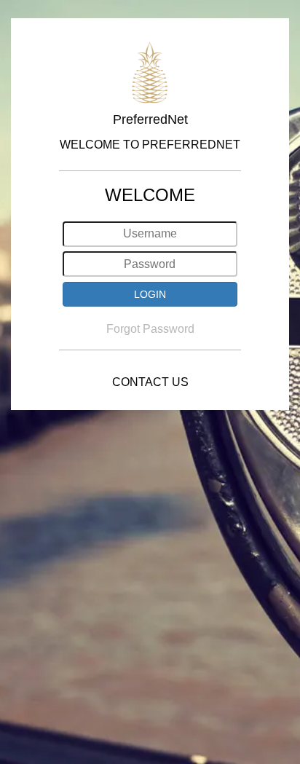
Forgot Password (150, 329)
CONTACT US (150, 382)
